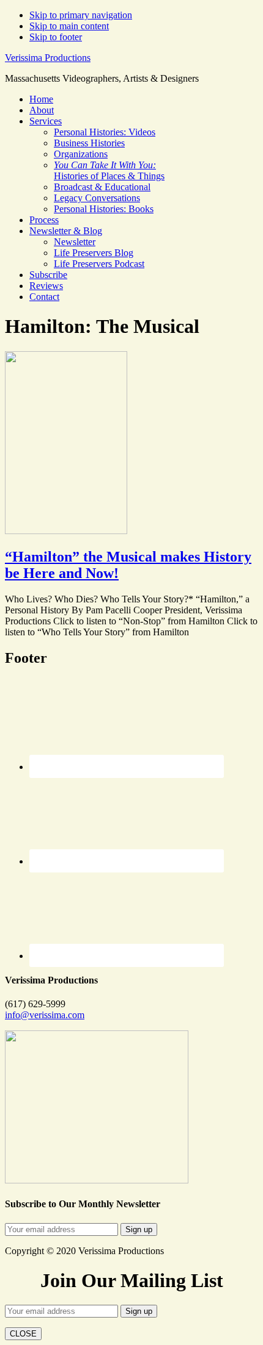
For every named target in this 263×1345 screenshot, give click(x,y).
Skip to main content (69, 26)
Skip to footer (55, 37)
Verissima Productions (48, 57)
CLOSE (23, 1333)
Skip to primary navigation (80, 15)
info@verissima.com (44, 1015)
